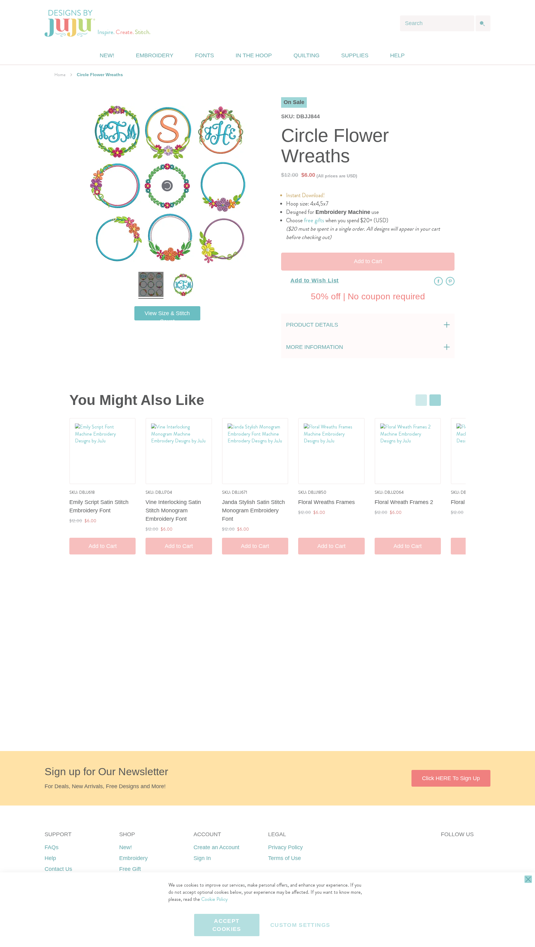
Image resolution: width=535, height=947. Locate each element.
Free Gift (130, 869)
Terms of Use (284, 858)
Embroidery (133, 858)
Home (60, 75)
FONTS (204, 55)
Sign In (202, 858)
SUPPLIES (354, 55)
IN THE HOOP (254, 55)
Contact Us (58, 869)
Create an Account (216, 847)
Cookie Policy (214, 899)
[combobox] (437, 23)
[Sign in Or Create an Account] (423, 55)
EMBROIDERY (154, 55)
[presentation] (435, 400)
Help (50, 858)
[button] (436, 56)
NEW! (107, 55)
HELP (397, 55)
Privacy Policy (285, 847)
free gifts (314, 220)
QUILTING (307, 55)
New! (125, 847)
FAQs (52, 847)
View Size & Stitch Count (167, 315)
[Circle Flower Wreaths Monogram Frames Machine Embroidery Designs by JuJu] (150, 285)
